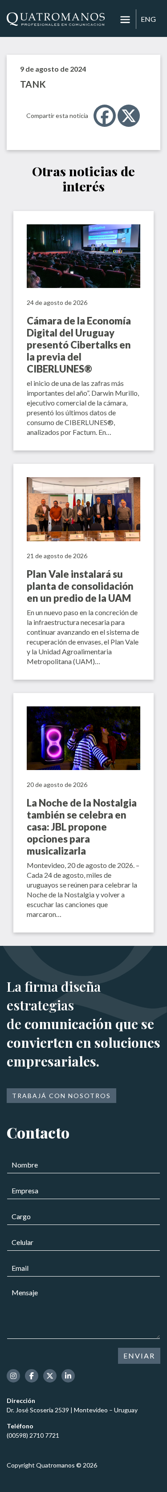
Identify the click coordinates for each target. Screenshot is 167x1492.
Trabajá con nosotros (61, 1095)
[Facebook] (105, 116)
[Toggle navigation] (125, 19)
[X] (129, 116)
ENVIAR (139, 1355)
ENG (148, 19)
